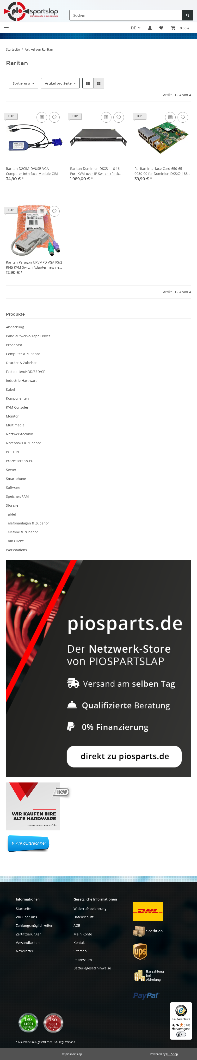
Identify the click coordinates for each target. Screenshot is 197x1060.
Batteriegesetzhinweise (92, 968)
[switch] (181, 1034)
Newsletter (24, 951)
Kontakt (80, 942)
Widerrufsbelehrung (90, 908)
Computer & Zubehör (23, 353)
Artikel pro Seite (58, 83)
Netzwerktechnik (19, 434)
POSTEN (12, 452)
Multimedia (15, 425)
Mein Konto (83, 934)
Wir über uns (26, 917)
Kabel (10, 389)
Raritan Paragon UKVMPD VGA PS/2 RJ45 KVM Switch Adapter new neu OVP (34, 265)
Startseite (23, 908)
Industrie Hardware (21, 380)
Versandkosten (28, 942)
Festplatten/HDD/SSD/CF (25, 371)
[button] (149, 28)
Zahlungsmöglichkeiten (34, 925)
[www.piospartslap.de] (31, 11)
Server (11, 469)
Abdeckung (15, 327)
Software (13, 487)
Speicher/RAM (17, 496)
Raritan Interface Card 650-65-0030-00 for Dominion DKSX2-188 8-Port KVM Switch (161, 171)
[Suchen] (187, 15)
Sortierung (21, 83)
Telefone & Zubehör (22, 532)
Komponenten (17, 398)
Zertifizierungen (29, 934)
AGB (77, 925)
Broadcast (14, 345)
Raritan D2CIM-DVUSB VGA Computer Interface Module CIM (32, 171)
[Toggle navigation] (6, 25)
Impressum (83, 959)
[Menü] (189, 1005)
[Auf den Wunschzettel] (54, 117)
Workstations (16, 550)
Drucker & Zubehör (21, 362)
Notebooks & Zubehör (23, 443)
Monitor (12, 416)
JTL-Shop (172, 1054)
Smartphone (16, 478)
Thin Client (15, 541)
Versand (70, 1042)
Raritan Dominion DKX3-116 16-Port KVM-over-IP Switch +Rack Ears (95, 171)
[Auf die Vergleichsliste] (42, 117)
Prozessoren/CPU (19, 460)
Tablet (11, 514)
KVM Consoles (17, 407)
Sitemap (80, 951)
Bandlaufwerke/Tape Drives (28, 336)
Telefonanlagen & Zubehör (27, 523)
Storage (12, 505)
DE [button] (133, 28)
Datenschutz (84, 917)
